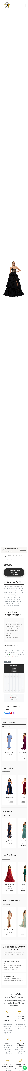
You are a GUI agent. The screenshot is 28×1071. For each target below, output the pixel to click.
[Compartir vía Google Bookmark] (9, 713)
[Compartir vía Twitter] (5, 713)
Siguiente (14, 671)
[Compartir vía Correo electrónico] (13, 713)
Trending (15, 555)
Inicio (5, 555)
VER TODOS (6, 726)
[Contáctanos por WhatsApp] (25, 1068)
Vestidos (9, 555)
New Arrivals (21, 555)
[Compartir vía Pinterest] (11, 713)
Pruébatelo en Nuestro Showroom (14, 572)
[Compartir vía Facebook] (7, 713)
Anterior (14, 668)
